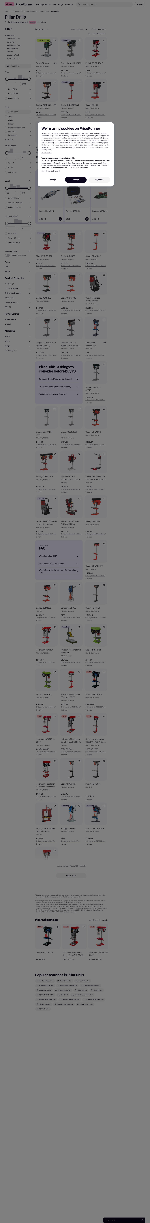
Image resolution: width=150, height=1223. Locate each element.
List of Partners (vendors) (50, 171)
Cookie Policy (46, 153)
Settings (52, 180)
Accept (76, 180)
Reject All (99, 180)
